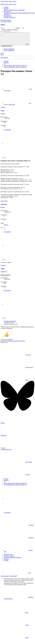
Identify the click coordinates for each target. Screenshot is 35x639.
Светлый (31, 525)
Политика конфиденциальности (13, 557)
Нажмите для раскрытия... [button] (11, 324)
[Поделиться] (16, 143)
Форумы (6, 8)
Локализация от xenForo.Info (9, 576)
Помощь (6, 559)
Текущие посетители (9, 17)
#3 (4, 318)
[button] (16, 498)
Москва (6, 224)
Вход (2, 54)
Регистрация (4, 57)
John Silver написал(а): (10, 321)
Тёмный (30, 537)
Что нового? (7, 11)
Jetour (8, 90)
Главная (6, 7)
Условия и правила (9, 556)
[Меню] (1, 3)
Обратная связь (8, 554)
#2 (4, 259)
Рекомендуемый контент (11, 13)
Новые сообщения (9, 10)
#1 (4, 157)
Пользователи (8, 16)
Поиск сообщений (19, 10)
